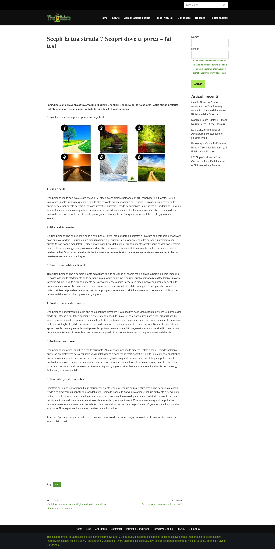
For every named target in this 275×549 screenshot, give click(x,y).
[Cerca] (224, 5)
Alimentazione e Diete (137, 18)
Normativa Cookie (162, 529)
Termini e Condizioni (137, 529)
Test (57, 485)
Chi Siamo (101, 529)
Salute (116, 18)
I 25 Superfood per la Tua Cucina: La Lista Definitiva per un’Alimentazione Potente (208, 161)
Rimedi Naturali (164, 18)
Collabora (194, 529)
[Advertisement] (114, 80)
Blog (88, 529)
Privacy (180, 529)
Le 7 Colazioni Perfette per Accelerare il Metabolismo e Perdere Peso (207, 133)
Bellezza (200, 18)
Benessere (184, 18)
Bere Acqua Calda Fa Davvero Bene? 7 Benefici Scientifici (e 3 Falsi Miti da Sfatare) (209, 147)
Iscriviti (198, 84)
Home (104, 18)
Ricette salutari (219, 18)
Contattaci (116, 529)
